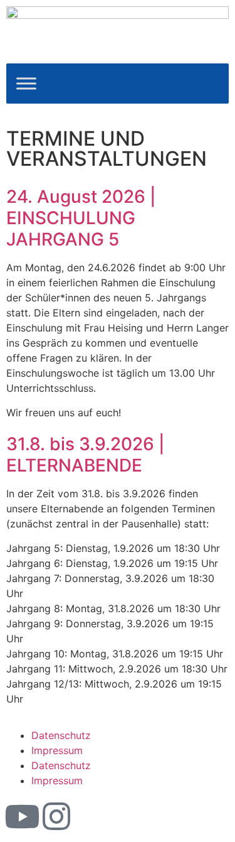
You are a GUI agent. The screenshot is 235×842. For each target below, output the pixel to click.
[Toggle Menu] (26, 84)
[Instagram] (56, 816)
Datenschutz (61, 735)
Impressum (57, 750)
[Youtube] (22, 816)
